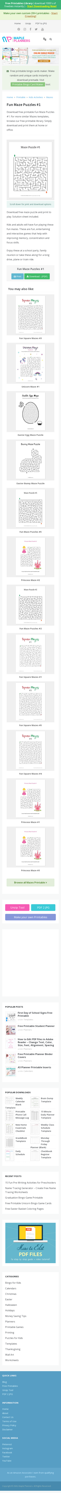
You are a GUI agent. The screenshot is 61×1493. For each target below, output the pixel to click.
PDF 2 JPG (43, 907)
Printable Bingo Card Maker (27, 84)
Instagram (7, 1448)
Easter (8, 1299)
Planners (28, 1029)
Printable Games (14, 1327)
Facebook (7, 1452)
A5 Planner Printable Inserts (34, 1067)
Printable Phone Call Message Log (22, 1114)
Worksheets (12, 1360)
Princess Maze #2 (30, 580)
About (5, 1413)
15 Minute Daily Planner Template (47, 1114)
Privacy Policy (9, 1425)
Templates (28, 1019)
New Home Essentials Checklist (21, 1127)
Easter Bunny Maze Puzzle (31, 483)
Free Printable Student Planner (36, 1026)
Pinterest (7, 1444)
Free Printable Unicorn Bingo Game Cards (28, 1203)
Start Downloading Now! (42, 6)
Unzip (28, 23)
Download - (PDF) (38, 276)
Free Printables (10, 1385)
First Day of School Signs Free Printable (35, 1014)
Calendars (28, 1071)
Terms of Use (9, 1421)
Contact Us (7, 1417)
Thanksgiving (12, 1349)
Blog (4, 1381)
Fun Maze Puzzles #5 (31, 531)
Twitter (6, 1456)
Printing (9, 1332)
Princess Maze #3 (30, 870)
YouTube (6, 1460)
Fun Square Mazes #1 (30, 677)
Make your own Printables (30, 917)
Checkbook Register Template (46, 1154)
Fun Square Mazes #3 (30, 338)
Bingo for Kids (13, 1282)
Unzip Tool (17, 907)
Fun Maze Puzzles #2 (31, 628)
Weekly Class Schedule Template (47, 1127)
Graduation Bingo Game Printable (24, 1197)
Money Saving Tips (15, 1316)
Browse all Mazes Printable (30, 882)
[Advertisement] (30, 963)
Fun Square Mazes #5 (30, 725)
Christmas (10, 1294)
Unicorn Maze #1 (30, 386)
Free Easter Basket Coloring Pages (24, 1208)
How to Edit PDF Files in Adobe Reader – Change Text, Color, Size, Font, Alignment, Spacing (36, 1042)
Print (18, 276)
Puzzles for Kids (14, 1338)
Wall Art (9, 1354)
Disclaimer (7, 1429)
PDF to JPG (41, 23)
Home (17, 23)
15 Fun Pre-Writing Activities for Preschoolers (30, 1182)
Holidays (10, 1310)
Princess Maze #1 (30, 822)
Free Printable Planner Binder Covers (35, 1055)
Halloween (11, 1305)
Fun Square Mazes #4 (30, 773)
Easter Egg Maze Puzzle (30, 435)
